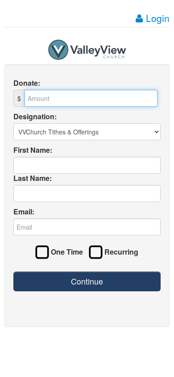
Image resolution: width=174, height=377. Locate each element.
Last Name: (32, 178)
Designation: (35, 116)
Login (156, 18)
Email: (23, 211)
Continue (87, 281)
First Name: (32, 150)
